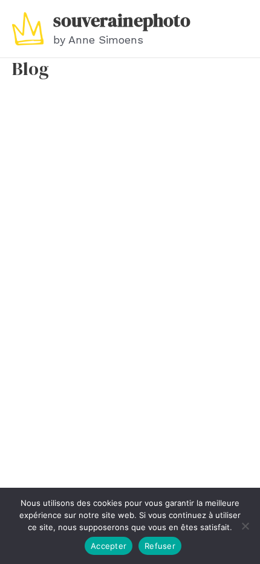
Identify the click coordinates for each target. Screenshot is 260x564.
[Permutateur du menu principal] (240, 29)
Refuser (160, 546)
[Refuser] (245, 526)
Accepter (108, 546)
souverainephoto (121, 20)
